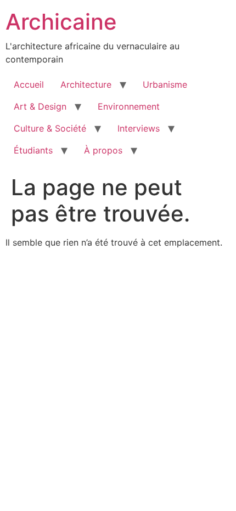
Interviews (138, 128)
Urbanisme (165, 84)
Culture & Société (50, 128)
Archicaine (61, 21)
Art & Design (40, 106)
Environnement (129, 106)
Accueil (29, 84)
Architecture (85, 84)
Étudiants (33, 150)
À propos (103, 150)
